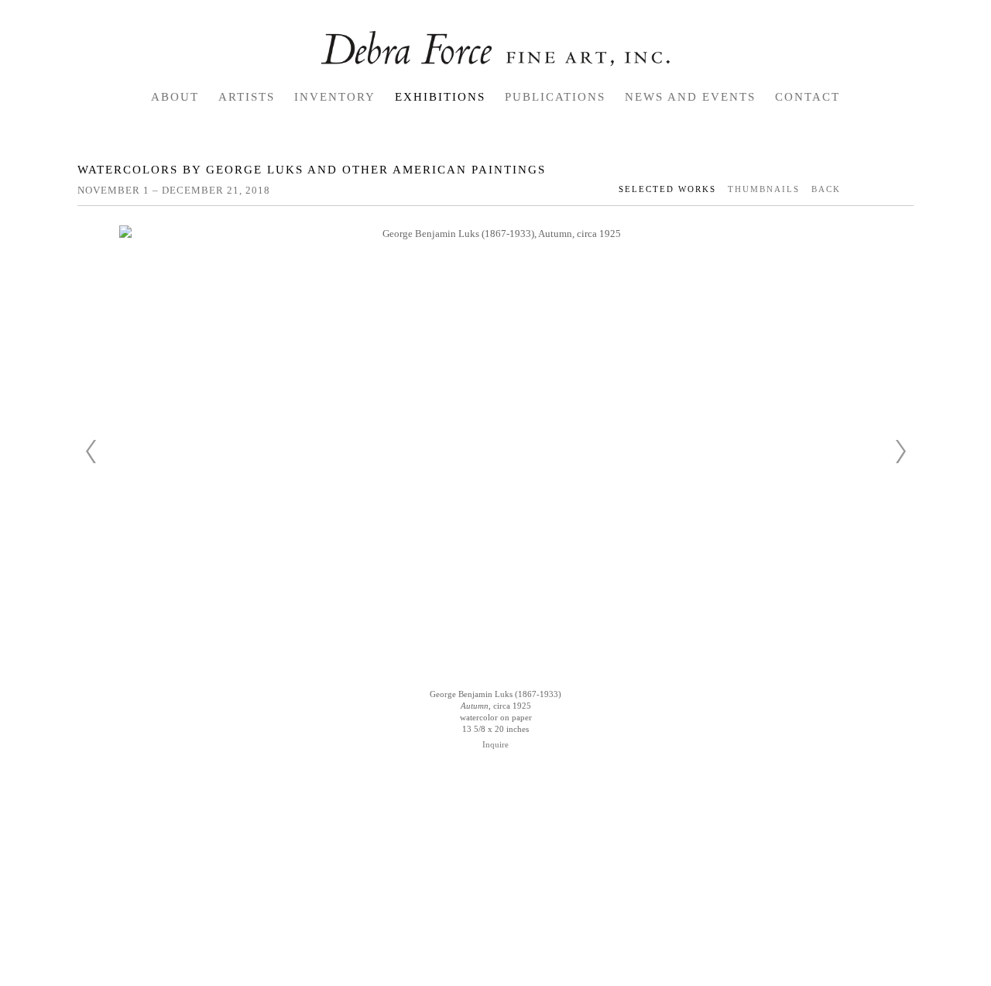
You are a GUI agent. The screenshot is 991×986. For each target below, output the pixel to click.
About (175, 97)
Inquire (495, 744)
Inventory (334, 97)
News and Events (690, 97)
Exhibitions (440, 97)
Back (826, 189)
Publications (555, 97)
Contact (807, 97)
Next (900, 451)
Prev (90, 451)
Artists (246, 97)
